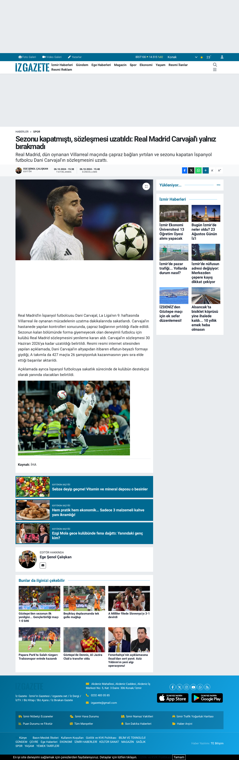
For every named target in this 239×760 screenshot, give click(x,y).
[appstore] (172, 698)
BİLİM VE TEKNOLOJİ (132, 737)
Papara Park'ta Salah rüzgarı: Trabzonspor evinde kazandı (38, 656)
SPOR (36, 131)
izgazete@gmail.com (104, 702)
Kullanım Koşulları (72, 737)
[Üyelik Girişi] (221, 57)
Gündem (82, 65)
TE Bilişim (217, 743)
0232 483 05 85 (100, 695)
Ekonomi (146, 65)
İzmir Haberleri (62, 65)
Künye (23, 737)
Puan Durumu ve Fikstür (37, 723)
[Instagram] (186, 687)
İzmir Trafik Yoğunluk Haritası (195, 716)
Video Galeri (54, 57)
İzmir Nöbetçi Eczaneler (38, 716)
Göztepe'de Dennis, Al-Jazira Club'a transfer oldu (82, 656)
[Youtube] (193, 687)
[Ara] (214, 65)
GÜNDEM (21, 742)
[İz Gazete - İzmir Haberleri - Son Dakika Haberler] (32, 67)
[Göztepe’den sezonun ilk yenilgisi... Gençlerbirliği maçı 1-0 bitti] (39, 598)
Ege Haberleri (101, 65)
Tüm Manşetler (83, 723)
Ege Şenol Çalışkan (56, 557)
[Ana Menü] (215, 69)
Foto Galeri (29, 57)
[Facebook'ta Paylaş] (184, 170)
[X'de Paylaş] (191, 170)
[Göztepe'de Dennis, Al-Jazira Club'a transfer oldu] (84, 639)
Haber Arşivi (184, 723)
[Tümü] (218, 185)
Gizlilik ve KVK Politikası (101, 737)
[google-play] (207, 698)
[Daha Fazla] (206, 170)
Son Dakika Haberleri (138, 723)
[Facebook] (173, 687)
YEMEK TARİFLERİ (47, 746)
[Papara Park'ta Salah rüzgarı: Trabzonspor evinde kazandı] (39, 639)
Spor (133, 65)
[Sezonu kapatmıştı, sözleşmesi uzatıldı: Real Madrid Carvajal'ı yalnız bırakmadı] (84, 219)
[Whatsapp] (200, 687)
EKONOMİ (66, 742)
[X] (179, 687)
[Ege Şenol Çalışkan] (28, 559)
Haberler (22, 131)
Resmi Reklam (61, 69)
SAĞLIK (140, 742)
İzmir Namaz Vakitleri (139, 716)
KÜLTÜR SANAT (109, 742)
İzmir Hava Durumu (87, 716)
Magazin (120, 65)
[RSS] (207, 687)
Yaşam (160, 65)
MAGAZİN (127, 742)
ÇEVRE (34, 742)
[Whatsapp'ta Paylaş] (198, 170)
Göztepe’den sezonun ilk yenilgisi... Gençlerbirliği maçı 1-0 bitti (38, 617)
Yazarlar (77, 57)
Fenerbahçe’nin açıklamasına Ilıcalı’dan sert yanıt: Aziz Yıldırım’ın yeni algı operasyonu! (128, 660)
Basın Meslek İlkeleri (46, 737)
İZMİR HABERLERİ (86, 742)
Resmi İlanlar (178, 65)
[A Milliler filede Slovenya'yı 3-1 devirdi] (129, 598)
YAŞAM (29, 746)
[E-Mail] (43, 565)
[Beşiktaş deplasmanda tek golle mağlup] (84, 598)
